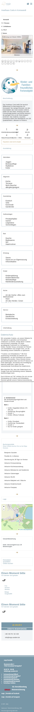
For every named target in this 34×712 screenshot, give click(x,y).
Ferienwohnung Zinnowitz (11, 679)
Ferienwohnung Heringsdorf (12, 676)
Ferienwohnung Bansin (10, 678)
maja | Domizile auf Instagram (10, 697)
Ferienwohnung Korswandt (12, 681)
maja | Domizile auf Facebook (10, 693)
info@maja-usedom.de (12, 637)
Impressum (4, 708)
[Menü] (31, 5)
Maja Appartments (28, 529)
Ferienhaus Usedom (9, 683)
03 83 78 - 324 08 (8, 669)
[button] (17, 515)
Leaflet (21, 529)
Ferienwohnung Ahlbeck (11, 674)
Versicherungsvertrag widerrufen (9, 710)
